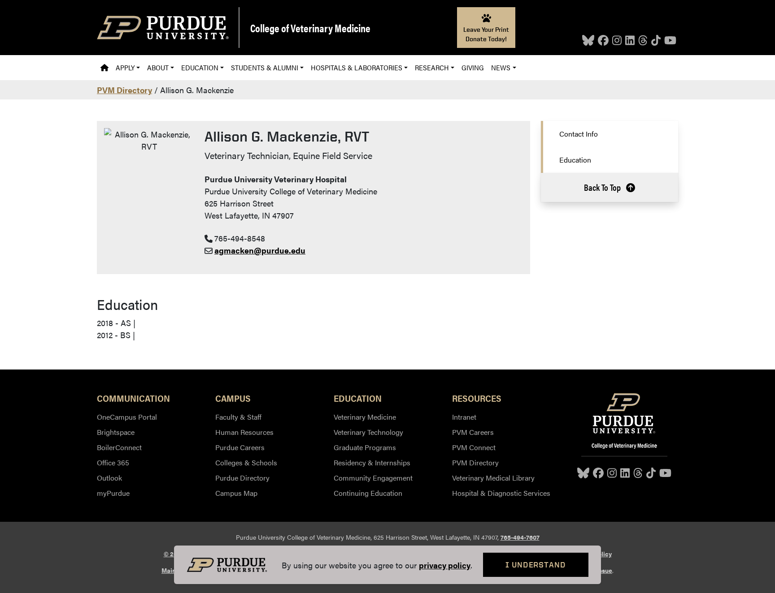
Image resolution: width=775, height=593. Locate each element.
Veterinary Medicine (365, 417)
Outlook (109, 478)
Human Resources (244, 432)
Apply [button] (125, 67)
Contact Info (578, 134)
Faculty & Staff (238, 417)
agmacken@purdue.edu (259, 250)
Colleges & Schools (246, 462)
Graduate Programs (365, 447)
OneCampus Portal (127, 417)
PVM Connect (474, 447)
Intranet (464, 417)
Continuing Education (368, 493)
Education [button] (199, 67)
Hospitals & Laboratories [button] (356, 67)
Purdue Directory (242, 478)
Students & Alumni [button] (264, 67)
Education (575, 160)
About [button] (158, 67)
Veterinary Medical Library (493, 478)
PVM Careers (473, 432)
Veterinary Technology (368, 432)
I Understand (535, 564)
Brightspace (116, 432)
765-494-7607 (520, 537)
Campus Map (236, 493)
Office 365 (113, 462)
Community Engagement (373, 478)
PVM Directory (124, 89)
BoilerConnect (119, 447)
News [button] (500, 67)
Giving (473, 67)
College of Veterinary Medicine (310, 27)
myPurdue (113, 493)
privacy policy (444, 565)
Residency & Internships (372, 462)
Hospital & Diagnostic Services (501, 493)
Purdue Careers (240, 447)
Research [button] (432, 67)
